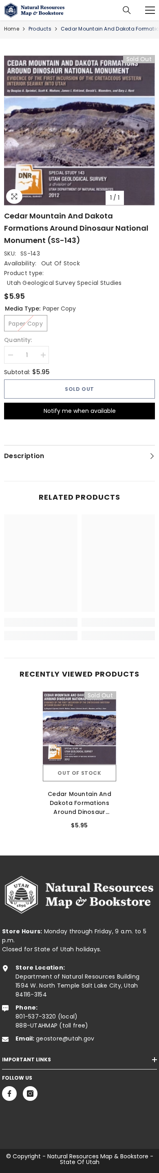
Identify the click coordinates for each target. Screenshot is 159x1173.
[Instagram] (30, 1093)
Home (11, 28)
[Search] (127, 10)
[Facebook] (9, 1093)
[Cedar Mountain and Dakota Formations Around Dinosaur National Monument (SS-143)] (79, 728)
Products (40, 28)
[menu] (150, 10)
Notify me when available (80, 411)
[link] (40, 622)
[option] (79, 130)
